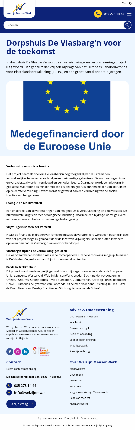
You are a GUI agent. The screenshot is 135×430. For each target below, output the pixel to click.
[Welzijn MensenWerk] (19, 9)
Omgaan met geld (80, 328)
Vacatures (75, 386)
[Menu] (129, 13)
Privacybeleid (71, 418)
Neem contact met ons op (21, 368)
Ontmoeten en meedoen (84, 316)
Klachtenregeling (79, 403)
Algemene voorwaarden (50, 418)
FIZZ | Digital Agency (101, 425)
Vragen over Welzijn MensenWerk (89, 392)
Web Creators (81, 425)
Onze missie (76, 374)
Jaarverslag (76, 380)
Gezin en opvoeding (81, 334)
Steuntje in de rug (80, 351)
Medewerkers (77, 368)
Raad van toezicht (80, 398)
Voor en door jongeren (83, 339)
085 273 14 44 (25, 385)
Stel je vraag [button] (19, 404)
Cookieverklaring (89, 418)
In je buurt (75, 322)
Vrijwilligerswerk (79, 345)
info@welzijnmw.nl (30, 392)
